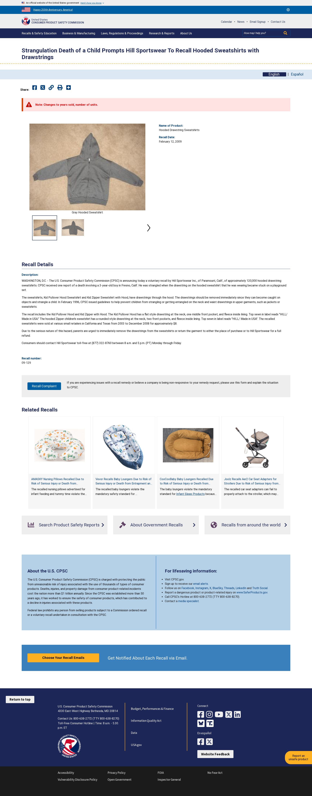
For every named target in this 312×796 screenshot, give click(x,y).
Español (297, 74)
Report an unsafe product (298, 757)
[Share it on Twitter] (42, 87)
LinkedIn (241, 588)
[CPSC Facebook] (201, 714)
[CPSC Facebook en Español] (201, 742)
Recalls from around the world (251, 524)
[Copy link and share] (51, 87)
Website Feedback (215, 754)
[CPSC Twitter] (229, 714)
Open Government (119, 780)
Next (148, 227)
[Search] (285, 33)
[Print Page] (60, 87)
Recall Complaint (44, 386)
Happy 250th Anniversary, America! (53, 9)
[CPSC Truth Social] (210, 724)
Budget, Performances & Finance (152, 709)
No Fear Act (214, 773)
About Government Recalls (156, 524)
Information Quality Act (146, 721)
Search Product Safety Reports (69, 524)
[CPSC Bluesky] (201, 724)
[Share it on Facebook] (34, 87)
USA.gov (136, 745)
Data (134, 733)
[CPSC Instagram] (210, 714)
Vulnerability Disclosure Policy (77, 780)
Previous (26, 227)
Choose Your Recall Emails (63, 658)
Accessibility (66, 773)
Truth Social (260, 588)
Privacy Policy (116, 773)
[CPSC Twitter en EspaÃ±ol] (210, 742)
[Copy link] (68, 87)
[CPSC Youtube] (220, 714)
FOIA (161, 773)
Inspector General (169, 780)
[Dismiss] (288, 9)
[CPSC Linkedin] (238, 714)
